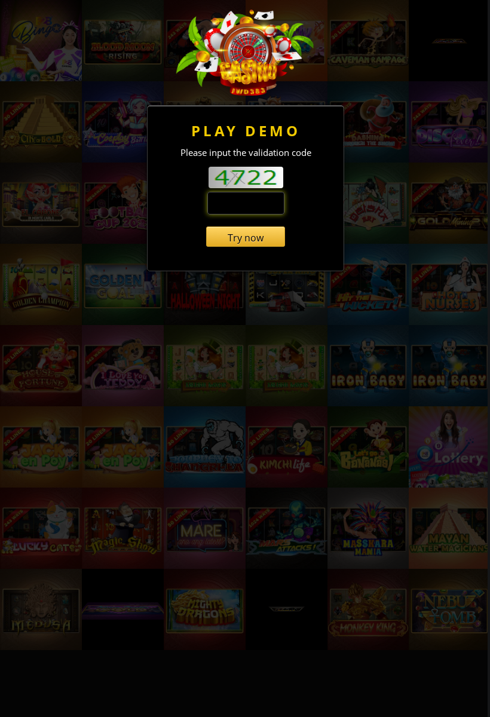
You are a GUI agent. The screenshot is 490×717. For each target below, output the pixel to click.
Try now (246, 237)
